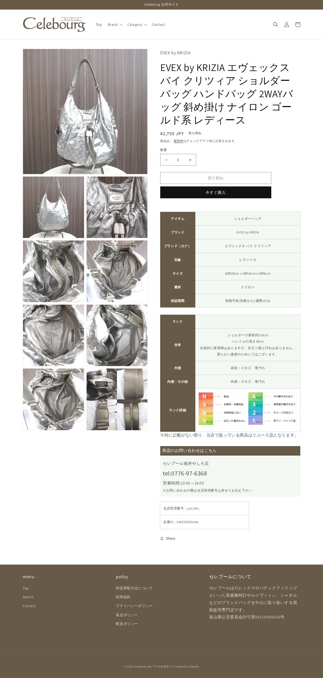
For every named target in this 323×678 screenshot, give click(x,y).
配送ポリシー (127, 623)
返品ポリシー (127, 615)
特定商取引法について (134, 588)
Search (28, 597)
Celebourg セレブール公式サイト (154, 666)
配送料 (178, 141)
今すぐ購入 (216, 192)
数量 (163, 150)
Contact (29, 605)
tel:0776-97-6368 (185, 473)
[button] (114, 24)
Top (26, 588)
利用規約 (123, 597)
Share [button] (170, 538)
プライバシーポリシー (134, 605)
